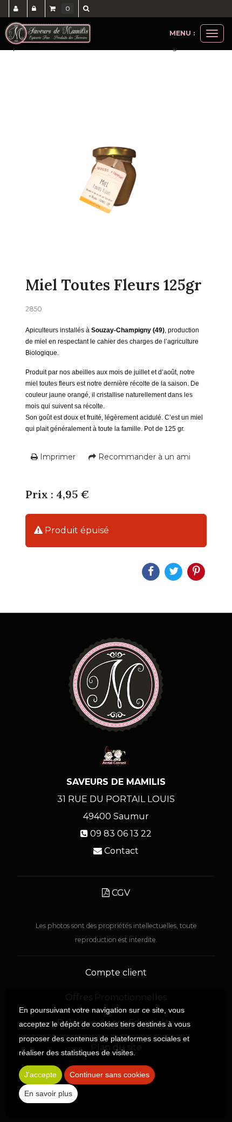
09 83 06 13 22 (121, 833)
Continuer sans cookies (109, 1074)
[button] (88, 8)
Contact (121, 851)
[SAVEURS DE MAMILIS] (47, 33)
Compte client (116, 972)
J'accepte (40, 1074)
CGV (120, 893)
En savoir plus (48, 1093)
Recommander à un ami (143, 457)
